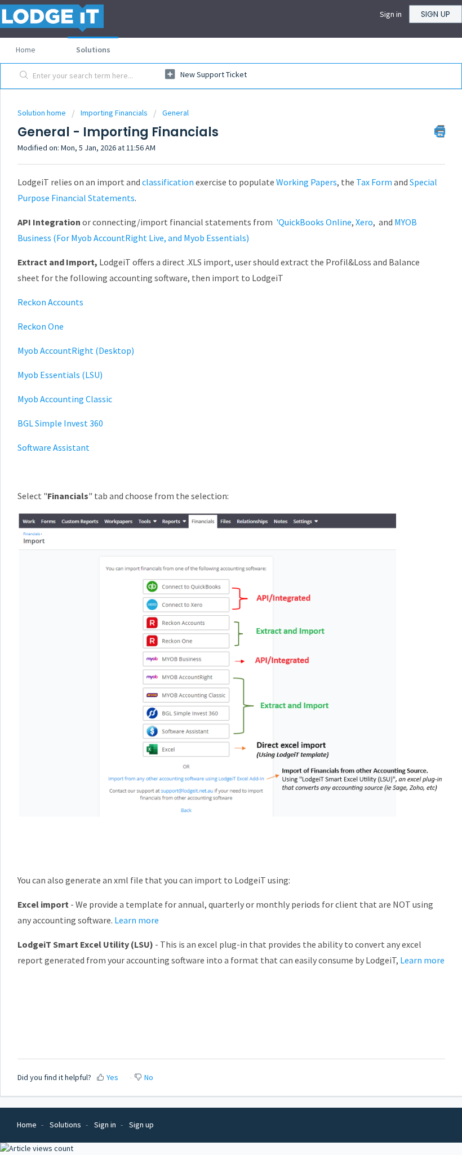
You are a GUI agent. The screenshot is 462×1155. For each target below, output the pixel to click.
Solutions (93, 50)
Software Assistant (53, 447)
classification (168, 182)
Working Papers (306, 182)
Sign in (391, 14)
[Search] (22, 76)
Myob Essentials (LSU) (60, 374)
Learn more (136, 920)
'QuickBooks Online (314, 222)
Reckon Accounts (50, 302)
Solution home (42, 113)
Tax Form (374, 182)
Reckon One (40, 326)
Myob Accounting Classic (64, 399)
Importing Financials (114, 113)
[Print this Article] (439, 131)
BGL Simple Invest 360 (60, 423)
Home (25, 50)
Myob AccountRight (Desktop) (75, 350)
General (175, 113)
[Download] (210, 581)
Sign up (435, 14)
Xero (364, 222)
